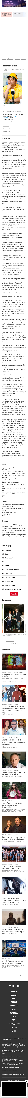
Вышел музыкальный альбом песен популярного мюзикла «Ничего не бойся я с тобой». (13, 872)
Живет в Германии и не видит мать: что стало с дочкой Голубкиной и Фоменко (13, 838)
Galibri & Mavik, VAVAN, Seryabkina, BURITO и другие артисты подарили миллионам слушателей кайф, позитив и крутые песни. (12, 680)
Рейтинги (16, 737)
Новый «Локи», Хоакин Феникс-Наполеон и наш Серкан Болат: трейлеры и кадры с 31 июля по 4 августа (14, 900)
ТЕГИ (14, 1020)
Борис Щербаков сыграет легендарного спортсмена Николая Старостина (13, 962)
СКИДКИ (14, 1027)
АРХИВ (14, 1031)
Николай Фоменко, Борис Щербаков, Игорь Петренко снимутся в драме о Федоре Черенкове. (13, 966)
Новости (16, 704)
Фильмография (7, 128)
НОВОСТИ (14, 991)
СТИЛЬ (14, 1016)
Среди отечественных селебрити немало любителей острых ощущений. (12, 746)
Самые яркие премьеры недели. (10, 904)
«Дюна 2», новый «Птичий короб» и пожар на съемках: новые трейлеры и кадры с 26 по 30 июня (13, 932)
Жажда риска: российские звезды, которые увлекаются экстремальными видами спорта (13, 742)
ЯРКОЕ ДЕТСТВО (14, 1024)
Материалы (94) (7, 131)
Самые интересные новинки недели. (11, 935)
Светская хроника (18, 672)
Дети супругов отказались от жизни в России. (13, 841)
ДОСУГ (14, 1009)
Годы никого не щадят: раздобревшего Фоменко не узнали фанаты (13, 773)
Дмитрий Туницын (9, 641)
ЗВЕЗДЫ (14, 995)
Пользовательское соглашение (10, 1070)
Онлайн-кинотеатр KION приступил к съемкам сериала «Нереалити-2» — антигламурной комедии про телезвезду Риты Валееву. (13, 810)
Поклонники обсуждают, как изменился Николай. (12, 777)
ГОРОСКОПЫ (14, 1006)
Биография (6, 126)
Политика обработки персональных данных (13, 1074)
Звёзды (11, 59)
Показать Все (14, 594)
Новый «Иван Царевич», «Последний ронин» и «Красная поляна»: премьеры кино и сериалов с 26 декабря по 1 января (13, 709)
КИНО (14, 998)
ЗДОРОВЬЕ (14, 1013)
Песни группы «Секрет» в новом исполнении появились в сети (11, 867)
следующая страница (12, 975)
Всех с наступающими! (7, 714)
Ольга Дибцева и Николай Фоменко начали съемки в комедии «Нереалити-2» (12, 805)
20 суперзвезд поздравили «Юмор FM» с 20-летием (14, 675)
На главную (5, 59)
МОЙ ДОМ (14, 1002)
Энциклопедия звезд (20, 59)
